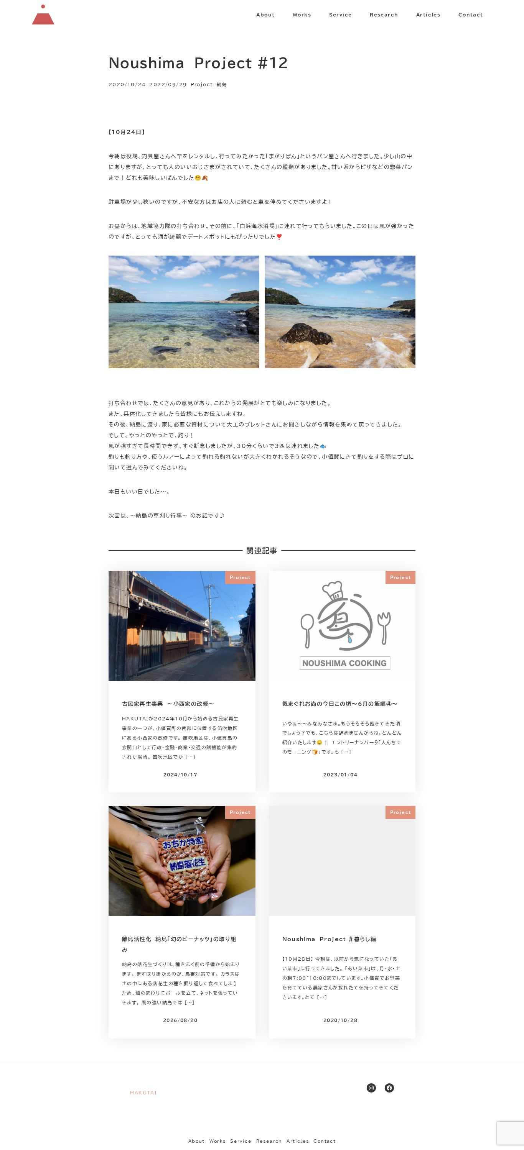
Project (202, 84)
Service (241, 1141)
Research (269, 1141)
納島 (222, 84)
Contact (324, 1141)
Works (217, 1141)
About (196, 1141)
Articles (298, 1141)
